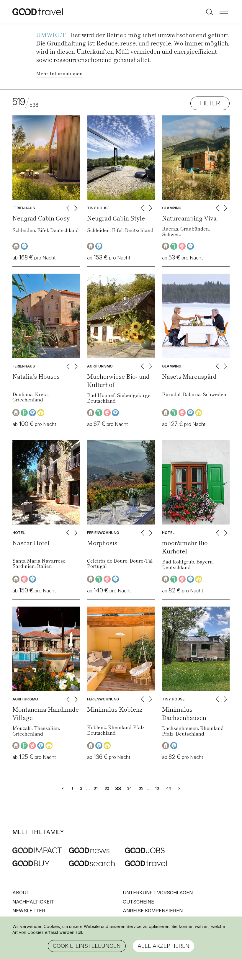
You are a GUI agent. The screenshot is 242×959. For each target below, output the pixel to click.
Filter (210, 103)
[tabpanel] (46, 157)
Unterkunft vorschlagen (158, 892)
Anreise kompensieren (153, 910)
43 (156, 788)
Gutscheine (138, 901)
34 (129, 788)
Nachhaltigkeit (33, 901)
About (21, 892)
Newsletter (28, 910)
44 (168, 788)
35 (141, 788)
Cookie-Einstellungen (87, 945)
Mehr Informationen (59, 73)
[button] (224, 12)
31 (95, 788)
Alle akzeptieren (163, 945)
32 (106, 788)
